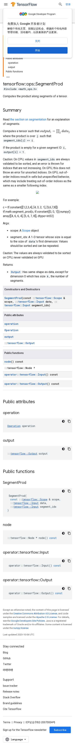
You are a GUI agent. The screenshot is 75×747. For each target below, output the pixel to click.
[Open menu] (5, 4)
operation (11, 324)
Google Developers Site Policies (28, 620)
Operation (11, 330)
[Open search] (60, 4)
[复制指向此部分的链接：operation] (23, 413)
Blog (5, 652)
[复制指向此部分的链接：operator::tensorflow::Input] (52, 553)
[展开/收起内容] (8, 76)
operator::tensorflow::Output (25, 383)
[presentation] (55, 131)
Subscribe (60, 730)
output (8, 336)
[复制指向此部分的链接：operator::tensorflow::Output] (56, 580)
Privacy (18, 722)
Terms (6, 722)
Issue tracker (10, 685)
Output (15, 272)
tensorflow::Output (21, 343)
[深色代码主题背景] (63, 421)
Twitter (7, 664)
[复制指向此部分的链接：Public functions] (38, 472)
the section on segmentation (28, 119)
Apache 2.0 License (46, 617)
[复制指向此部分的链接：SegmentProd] (29, 483)
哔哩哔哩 (8, 669)
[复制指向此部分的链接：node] (15, 525)
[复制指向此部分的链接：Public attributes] (38, 402)
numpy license (20, 628)
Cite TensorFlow (12, 709)
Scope (26, 230)
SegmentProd (13, 298)
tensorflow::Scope (48, 298)
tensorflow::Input (31, 301)
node (7, 361)
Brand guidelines (12, 703)
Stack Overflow (11, 697)
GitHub (7, 658)
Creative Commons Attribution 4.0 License (35, 613)
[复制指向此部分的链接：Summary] (25, 110)
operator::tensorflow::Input (25, 374)
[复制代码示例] (69, 421)
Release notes (11, 691)
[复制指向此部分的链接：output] (17, 441)
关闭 (37, 41)
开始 (37, 50)
